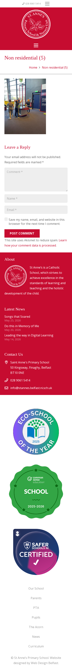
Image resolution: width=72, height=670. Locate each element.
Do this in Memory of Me (21, 326)
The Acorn (36, 627)
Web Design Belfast (44, 663)
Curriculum (36, 646)
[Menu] (36, 45)
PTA (36, 608)
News (36, 637)
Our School (36, 588)
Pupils (36, 617)
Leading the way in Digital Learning (28, 335)
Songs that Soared (17, 317)
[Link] (36, 552)
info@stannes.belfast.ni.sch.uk (31, 388)
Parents (36, 598)
